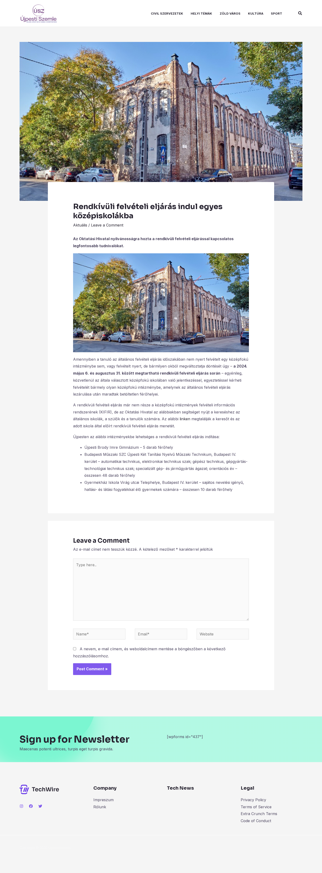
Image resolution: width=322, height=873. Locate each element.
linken (185, 418)
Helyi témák (201, 13)
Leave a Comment (107, 225)
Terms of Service (256, 806)
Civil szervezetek (167, 13)
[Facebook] (31, 806)
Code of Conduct (256, 820)
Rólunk (99, 806)
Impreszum (103, 799)
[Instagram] (21, 806)
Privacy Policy (253, 799)
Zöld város (230, 13)
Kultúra (255, 13)
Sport (276, 13)
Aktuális (80, 225)
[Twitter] (40, 806)
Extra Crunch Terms (259, 813)
